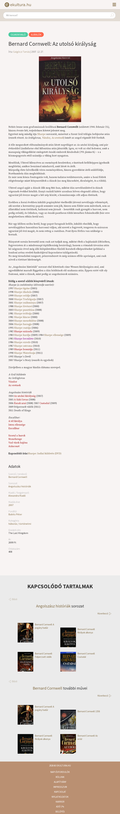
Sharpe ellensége (54, 335)
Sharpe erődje (22, 295)
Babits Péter (15, 514)
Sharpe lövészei (23, 306)
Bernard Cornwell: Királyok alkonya (86, 631)
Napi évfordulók (60, 771)
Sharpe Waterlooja (24, 353)
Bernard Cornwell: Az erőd (88, 737)
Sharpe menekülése (25, 320)
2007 (10, 505)
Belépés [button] (60, 811)
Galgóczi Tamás (21, 51)
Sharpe (41, 134)
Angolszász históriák (19, 486)
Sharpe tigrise (22, 288)
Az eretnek (57, 137)
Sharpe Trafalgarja (25, 299)
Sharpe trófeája (23, 313)
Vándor (46, 137)
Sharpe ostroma (23, 345)
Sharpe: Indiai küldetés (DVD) (44, 453)
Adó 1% (60, 806)
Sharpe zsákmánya (25, 302)
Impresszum (60, 786)
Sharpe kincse (22, 317)
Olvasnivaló (18, 34)
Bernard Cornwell (17, 476)
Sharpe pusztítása (24, 309)
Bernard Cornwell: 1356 (89, 711)
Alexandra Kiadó (17, 495)
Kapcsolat (60, 791)
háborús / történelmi (19, 523)
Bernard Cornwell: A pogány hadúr (44, 626)
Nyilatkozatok (60, 796)
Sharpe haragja (23, 324)
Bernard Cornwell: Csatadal (86, 655)
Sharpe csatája (22, 327)
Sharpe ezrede (22, 342)
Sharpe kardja (22, 335)
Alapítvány (60, 781)
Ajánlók (36, 34)
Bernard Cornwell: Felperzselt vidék (43, 655)
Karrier (60, 801)
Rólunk (60, 777)
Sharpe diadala (23, 292)
